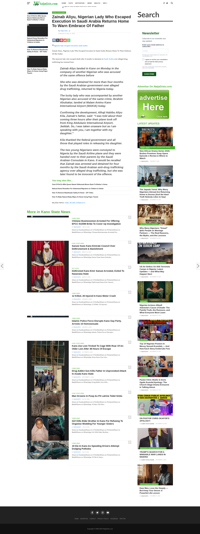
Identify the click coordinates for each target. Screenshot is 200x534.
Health (97, 3)
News (89, 3)
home (67, 203)
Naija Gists (64, 31)
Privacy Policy (103, 519)
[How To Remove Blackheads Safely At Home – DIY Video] (37, 46)
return (72, 203)
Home (64, 3)
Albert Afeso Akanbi (147, 423)
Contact (93, 519)
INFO (105, 3)
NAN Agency (77, 227)
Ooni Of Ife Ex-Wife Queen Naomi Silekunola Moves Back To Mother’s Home (36, 18)
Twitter (122, 519)
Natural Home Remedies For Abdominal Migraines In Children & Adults (37, 40)
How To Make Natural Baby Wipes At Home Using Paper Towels (37, 71)
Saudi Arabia (109, 59)
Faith (71, 3)
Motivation (79, 3)
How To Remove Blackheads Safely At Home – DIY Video (37, 50)
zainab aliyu (80, 203)
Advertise (84, 519)
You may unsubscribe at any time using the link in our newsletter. (154, 67)
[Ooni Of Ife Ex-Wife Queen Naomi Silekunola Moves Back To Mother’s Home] (37, 12)
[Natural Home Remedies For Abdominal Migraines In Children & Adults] (37, 25)
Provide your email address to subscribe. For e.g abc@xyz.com (155, 55)
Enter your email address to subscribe (153, 45)
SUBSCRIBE (149, 74)
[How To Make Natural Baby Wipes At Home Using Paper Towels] (37, 57)
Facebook (114, 519)
